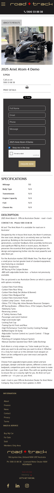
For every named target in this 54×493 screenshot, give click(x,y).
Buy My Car (9, 433)
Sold (6, 441)
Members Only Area (12, 445)
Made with (27, 472)
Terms (6, 421)
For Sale (7, 437)
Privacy (7, 417)
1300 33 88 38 (34, 11)
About (6, 401)
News (6, 409)
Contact (7, 413)
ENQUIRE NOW (27, 164)
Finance (7, 405)
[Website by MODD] (31, 475)
